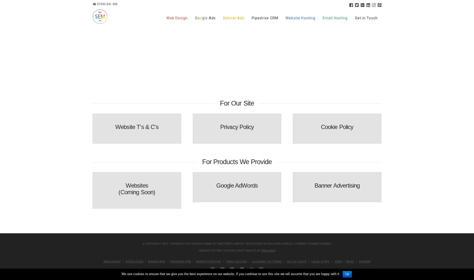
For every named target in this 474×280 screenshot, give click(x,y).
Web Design (111, 261)
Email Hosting (236, 261)
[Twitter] (357, 5)
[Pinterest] (379, 5)
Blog (350, 261)
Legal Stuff (320, 261)
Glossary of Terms (267, 261)
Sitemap (365, 261)
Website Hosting (208, 261)
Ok (347, 274)
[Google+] (362, 5)
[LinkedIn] (368, 5)
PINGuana (268, 250)
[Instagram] (374, 5)
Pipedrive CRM (180, 261)
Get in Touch (296, 261)
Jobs (338, 261)
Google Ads (134, 261)
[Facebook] (351, 5)
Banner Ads (156, 261)
